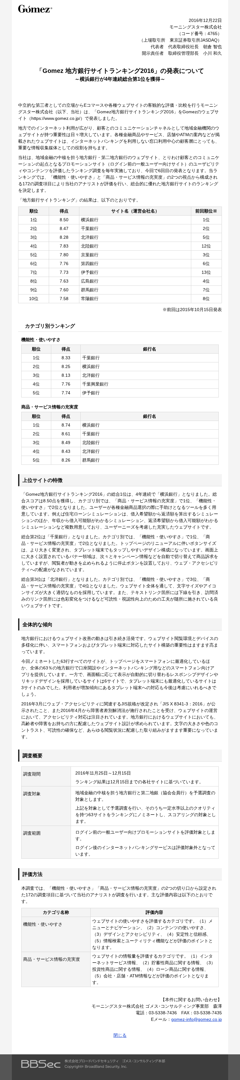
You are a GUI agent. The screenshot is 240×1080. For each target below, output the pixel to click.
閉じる (120, 1035)
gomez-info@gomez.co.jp (196, 1019)
